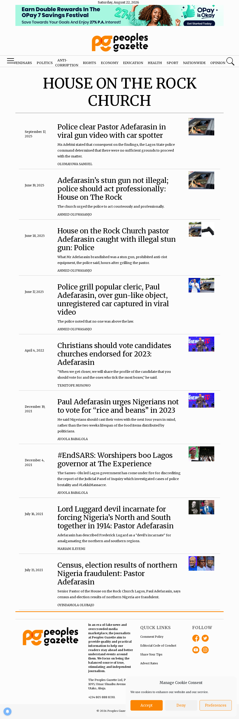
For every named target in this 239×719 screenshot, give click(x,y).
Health (155, 63)
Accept (147, 705)
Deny (181, 705)
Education (133, 63)
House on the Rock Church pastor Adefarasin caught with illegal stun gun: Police (116, 239)
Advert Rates (149, 663)
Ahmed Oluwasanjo (74, 215)
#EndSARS (23, 63)
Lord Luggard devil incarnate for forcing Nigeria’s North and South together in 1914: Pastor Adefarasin (115, 517)
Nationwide (194, 63)
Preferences (215, 705)
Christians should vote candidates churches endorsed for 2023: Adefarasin (114, 354)
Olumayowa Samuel (74, 164)
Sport (172, 63)
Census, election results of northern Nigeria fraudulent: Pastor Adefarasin (117, 573)
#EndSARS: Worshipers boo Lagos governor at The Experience (115, 459)
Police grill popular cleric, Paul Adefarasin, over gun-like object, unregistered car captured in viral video (113, 299)
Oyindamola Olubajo (75, 605)
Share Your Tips (151, 654)
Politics (45, 63)
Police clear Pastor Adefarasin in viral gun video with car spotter (111, 131)
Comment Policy (151, 636)
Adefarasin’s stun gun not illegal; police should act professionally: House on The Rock (113, 189)
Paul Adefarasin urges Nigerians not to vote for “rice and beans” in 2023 (118, 406)
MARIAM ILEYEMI (71, 549)
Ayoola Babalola (72, 439)
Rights (89, 63)
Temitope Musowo (74, 386)
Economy (109, 63)
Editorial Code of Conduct (158, 645)
